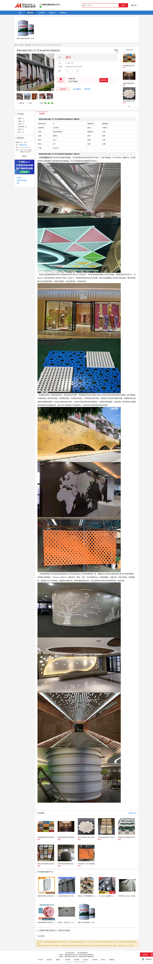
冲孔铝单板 (28, 45)
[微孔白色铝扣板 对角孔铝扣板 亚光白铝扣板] (129, 93)
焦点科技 (78, 962)
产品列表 (20, 45)
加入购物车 (77, 89)
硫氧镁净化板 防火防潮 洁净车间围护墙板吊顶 (50, 896)
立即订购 (87, 89)
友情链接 (111, 960)
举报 (30, 103)
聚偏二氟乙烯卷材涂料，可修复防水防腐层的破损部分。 (93, 922)
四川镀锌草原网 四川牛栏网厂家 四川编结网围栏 (71, 896)
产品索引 (19, 178)
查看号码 (104, 80)
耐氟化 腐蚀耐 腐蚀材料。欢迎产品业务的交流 (29, 38)
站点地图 (67, 960)
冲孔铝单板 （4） (23, 127)
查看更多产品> (132, 813)
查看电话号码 (23, 145)
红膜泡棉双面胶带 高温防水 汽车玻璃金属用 (49, 922)
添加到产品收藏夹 (22, 180)
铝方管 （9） (21, 124)
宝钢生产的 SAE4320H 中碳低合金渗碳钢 (129, 896)
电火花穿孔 (41, 936)
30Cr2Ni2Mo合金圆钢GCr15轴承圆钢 (108, 896)
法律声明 (94, 960)
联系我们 (49, 960)
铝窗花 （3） (21, 118)
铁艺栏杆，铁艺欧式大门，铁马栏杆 (68, 922)
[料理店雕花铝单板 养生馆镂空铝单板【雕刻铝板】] (129, 58)
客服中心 (58, 960)
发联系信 (63, 89)
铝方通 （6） (21, 129)
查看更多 (24, 156)
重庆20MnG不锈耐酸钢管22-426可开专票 (89, 896)
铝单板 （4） (21, 121)
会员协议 (85, 960)
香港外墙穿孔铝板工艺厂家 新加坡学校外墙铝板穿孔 (79, 955)
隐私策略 (76, 960)
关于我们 (40, 960)
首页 (16, 45)
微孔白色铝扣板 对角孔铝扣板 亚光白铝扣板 (135, 101)
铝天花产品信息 (70, 953)
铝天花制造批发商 (82, 953)
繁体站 (103, 960)
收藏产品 (21, 103)
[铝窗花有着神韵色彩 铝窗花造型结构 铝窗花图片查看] (129, 76)
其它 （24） (21, 132)
